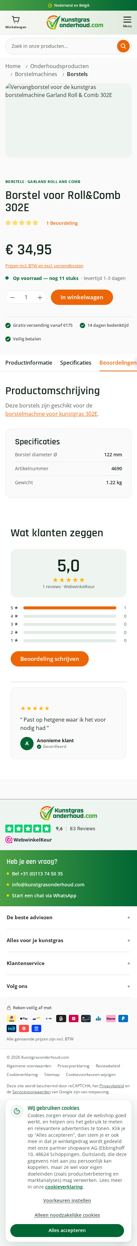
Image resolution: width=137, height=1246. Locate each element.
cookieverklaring (64, 1187)
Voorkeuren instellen (67, 1200)
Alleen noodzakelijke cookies (67, 1215)
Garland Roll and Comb (54, 181)
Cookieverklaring (22, 1074)
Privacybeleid (111, 1086)
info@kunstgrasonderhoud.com (48, 884)
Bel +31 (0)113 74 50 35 (37, 873)
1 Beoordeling (62, 223)
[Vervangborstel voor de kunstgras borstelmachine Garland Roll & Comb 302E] (68, 120)
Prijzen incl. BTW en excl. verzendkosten (44, 266)
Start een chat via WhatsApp (44, 895)
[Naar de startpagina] (75, 22)
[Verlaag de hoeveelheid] (12, 297)
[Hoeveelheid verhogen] (40, 297)
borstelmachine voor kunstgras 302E (51, 413)
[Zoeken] (123, 46)
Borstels (14, 181)
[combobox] (63, 46)
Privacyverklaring (73, 1066)
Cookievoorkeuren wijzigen (91, 1074)
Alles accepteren (67, 1230)
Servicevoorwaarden (31, 1092)
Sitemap (52, 1074)
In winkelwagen (82, 297)
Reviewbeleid (108, 1066)
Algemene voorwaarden (29, 1066)
